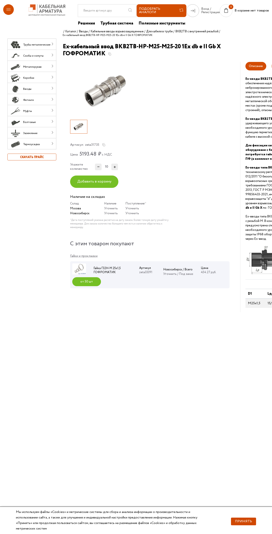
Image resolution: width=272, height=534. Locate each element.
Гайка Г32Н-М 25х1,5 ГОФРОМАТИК (107, 270)
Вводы (83, 31)
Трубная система (116, 23)
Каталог (70, 31)
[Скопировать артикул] (103, 145)
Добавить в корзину (94, 181)
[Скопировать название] (109, 54)
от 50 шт (86, 281)
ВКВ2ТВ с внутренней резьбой (196, 31)
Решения (86, 23)
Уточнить (111, 208)
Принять (243, 521)
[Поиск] (130, 10)
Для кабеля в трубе (159, 31)
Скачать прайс (32, 157)
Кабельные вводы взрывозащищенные (117, 31)
